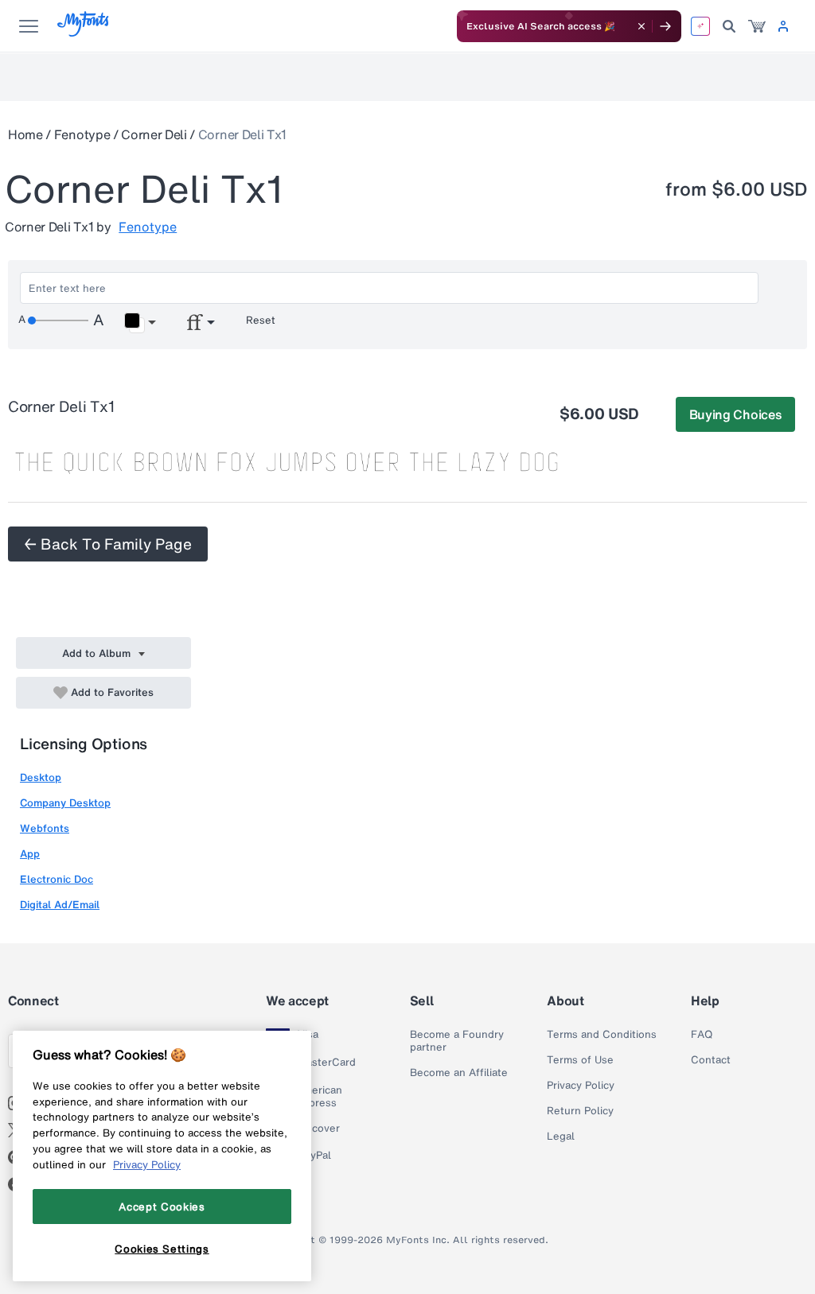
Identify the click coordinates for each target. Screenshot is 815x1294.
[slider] (58, 320)
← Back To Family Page (108, 544)
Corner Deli (153, 134)
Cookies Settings (162, 1249)
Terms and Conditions (602, 1034)
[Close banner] (641, 26)
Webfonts (44, 828)
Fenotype (82, 134)
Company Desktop (65, 802)
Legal (561, 1136)
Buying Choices (735, 414)
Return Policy (580, 1111)
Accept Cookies (162, 1206)
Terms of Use (580, 1060)
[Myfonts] (84, 32)
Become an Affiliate (459, 1073)
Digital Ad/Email (59, 904)
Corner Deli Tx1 (242, 134)
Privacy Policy (580, 1085)
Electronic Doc (56, 879)
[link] (757, 26)
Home (25, 134)
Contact (711, 1060)
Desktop (40, 777)
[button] (139, 323)
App (30, 853)
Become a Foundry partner (457, 1041)
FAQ (701, 1034)
